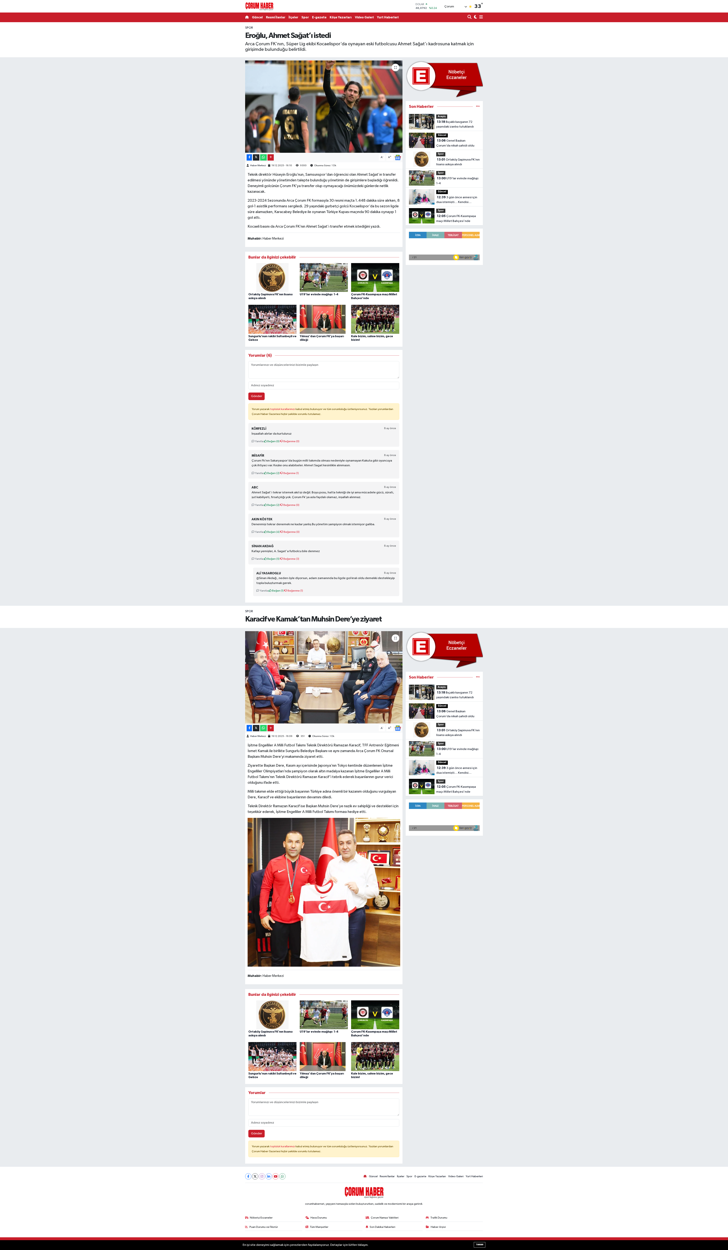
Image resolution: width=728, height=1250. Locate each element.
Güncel (257, 17)
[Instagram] (262, 1176)
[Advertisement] (228, 82)
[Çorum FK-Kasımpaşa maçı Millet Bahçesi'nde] (375, 277)
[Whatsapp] (282, 1176)
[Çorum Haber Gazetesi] (259, 6)
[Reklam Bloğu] (444, 79)
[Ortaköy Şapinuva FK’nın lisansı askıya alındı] (272, 277)
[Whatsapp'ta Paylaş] (263, 157)
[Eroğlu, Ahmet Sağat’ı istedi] (324, 106)
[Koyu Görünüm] (475, 17)
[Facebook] (248, 1176)
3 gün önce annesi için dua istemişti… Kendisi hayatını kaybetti (456, 200)
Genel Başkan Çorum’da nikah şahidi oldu (455, 143)
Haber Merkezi (258, 165)
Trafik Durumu (438, 1217)
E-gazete (319, 17)
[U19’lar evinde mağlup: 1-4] (324, 277)
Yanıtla (258, 441)
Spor (305, 17)
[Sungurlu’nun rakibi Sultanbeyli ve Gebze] (272, 319)
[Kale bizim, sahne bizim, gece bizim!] (375, 319)
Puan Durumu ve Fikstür (263, 1227)
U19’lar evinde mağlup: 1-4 (319, 294)
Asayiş (442, 116)
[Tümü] (478, 106)
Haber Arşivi (438, 1227)
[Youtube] (275, 1176)
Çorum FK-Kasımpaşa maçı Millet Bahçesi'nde (456, 218)
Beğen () (273, 441)
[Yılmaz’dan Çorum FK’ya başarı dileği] (324, 319)
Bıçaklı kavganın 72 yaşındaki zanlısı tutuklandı (455, 124)
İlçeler (293, 17)
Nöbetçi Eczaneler (261, 1217)
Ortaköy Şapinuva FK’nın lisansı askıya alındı (458, 162)
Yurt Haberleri (388, 17)
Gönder (256, 396)
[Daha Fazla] (271, 157)
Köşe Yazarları (341, 17)
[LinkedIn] (269, 1176)
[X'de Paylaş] (256, 157)
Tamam (479, 1245)
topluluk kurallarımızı (283, 409)
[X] (255, 1176)
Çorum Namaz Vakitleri (385, 1217)
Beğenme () (291, 441)
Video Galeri (364, 17)
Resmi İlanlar (275, 17)
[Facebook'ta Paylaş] (249, 157)
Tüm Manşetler (319, 1227)
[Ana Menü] (480, 17)
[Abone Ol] (398, 157)
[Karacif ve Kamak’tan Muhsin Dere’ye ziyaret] (324, 677)
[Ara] (470, 17)
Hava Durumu (319, 1217)
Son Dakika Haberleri (382, 1227)
